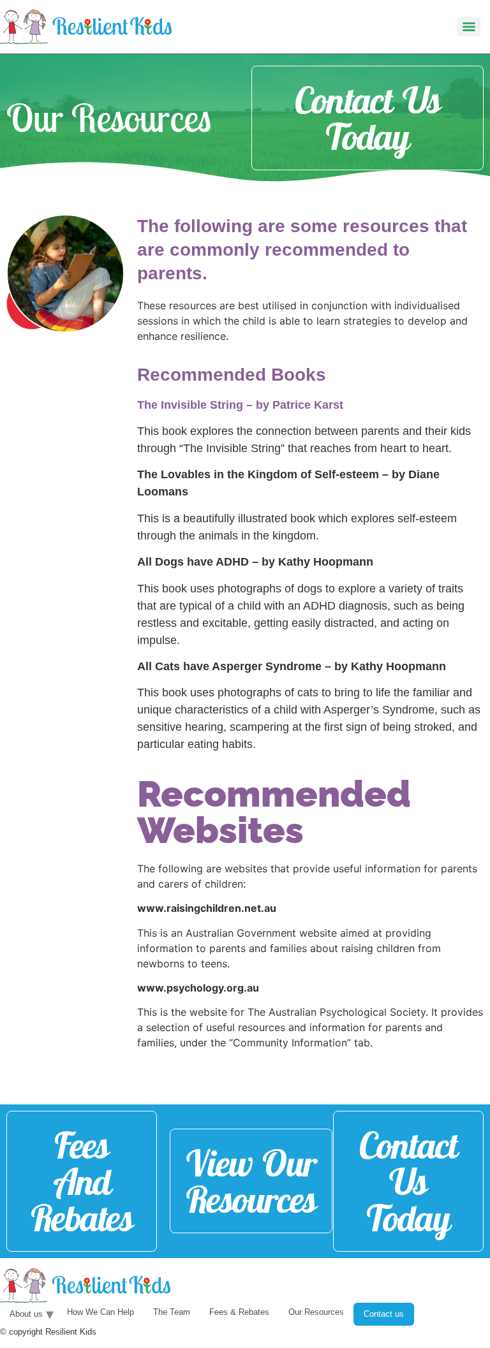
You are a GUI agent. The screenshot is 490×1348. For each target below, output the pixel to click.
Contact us (384, 1314)
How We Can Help (100, 1312)
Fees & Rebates (239, 1312)
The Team (171, 1312)
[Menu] (468, 26)
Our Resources (316, 1312)
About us (26, 1314)
